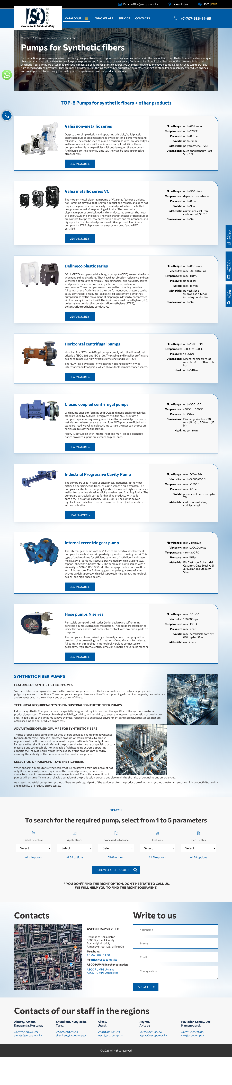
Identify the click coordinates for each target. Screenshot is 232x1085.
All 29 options (198, 857)
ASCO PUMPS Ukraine (100, 969)
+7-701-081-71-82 (67, 1032)
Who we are (104, 18)
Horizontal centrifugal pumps (92, 343)
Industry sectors (33, 839)
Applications (74, 839)
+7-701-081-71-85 (192, 1032)
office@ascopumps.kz (144, 4)
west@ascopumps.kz (110, 1035)
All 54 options (74, 857)
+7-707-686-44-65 (196, 18)
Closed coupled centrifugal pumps (96, 404)
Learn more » (80, 163)
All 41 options (33, 857)
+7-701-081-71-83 (109, 1032)
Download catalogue (228, 266)
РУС (206, 4)
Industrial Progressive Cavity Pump (98, 474)
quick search (228, 294)
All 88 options (116, 857)
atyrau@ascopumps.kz (153, 1035)
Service (124, 18)
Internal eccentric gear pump (92, 542)
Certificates (198, 839)
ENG (214, 4)
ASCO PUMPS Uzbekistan (103, 972)
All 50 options (157, 857)
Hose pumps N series (84, 614)
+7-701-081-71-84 (150, 1032)
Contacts (142, 18)
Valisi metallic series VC (87, 191)
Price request (228, 235)
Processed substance (116, 839)
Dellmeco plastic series (86, 265)
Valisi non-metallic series (88, 126)
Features (157, 839)
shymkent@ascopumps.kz (72, 1035)
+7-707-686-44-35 (26, 1032)
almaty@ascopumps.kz (28, 1035)
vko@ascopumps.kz (193, 1035)
